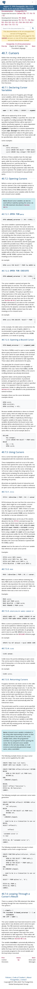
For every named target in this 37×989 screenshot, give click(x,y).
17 (28, 13)
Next (33, 46)
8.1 (3, 25)
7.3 (13, 25)
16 (31, 13)
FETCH (16, 521)
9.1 (17, 22)
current (4, 38)
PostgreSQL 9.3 (21, 11)
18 (24, 13)
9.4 (6, 22)
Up (6, 46)
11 (26, 20)
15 (34, 13)
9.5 (3, 22)
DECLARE (22, 634)
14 (3, 16)
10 (29, 20)
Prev (3, 46)
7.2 (17, 25)
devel (24, 18)
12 (22, 20)
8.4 (24, 22)
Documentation (7, 11)
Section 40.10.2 (10, 300)
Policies (8, 977)
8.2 (31, 22)
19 (20, 18)
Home (18, 958)
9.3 (10, 22)
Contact (24, 980)
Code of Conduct (19, 977)
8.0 (6, 25)
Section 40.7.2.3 (20, 939)
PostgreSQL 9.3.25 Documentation (19, 44)
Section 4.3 (5, 389)
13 (19, 20)
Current (19, 13)
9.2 (13, 22)
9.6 (32, 20)
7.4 (10, 25)
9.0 (20, 22)
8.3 (27, 22)
